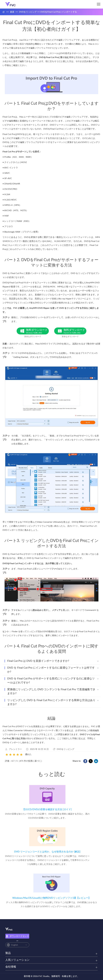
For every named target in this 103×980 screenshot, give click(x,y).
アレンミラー (15, 749)
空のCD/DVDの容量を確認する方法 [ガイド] (47, 809)
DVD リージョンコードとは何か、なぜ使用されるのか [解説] (47, 852)
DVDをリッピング (28, 12)
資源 (12, 12)
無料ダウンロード (36, 331)
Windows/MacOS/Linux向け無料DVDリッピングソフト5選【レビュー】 (51, 898)
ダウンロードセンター (19, 937)
